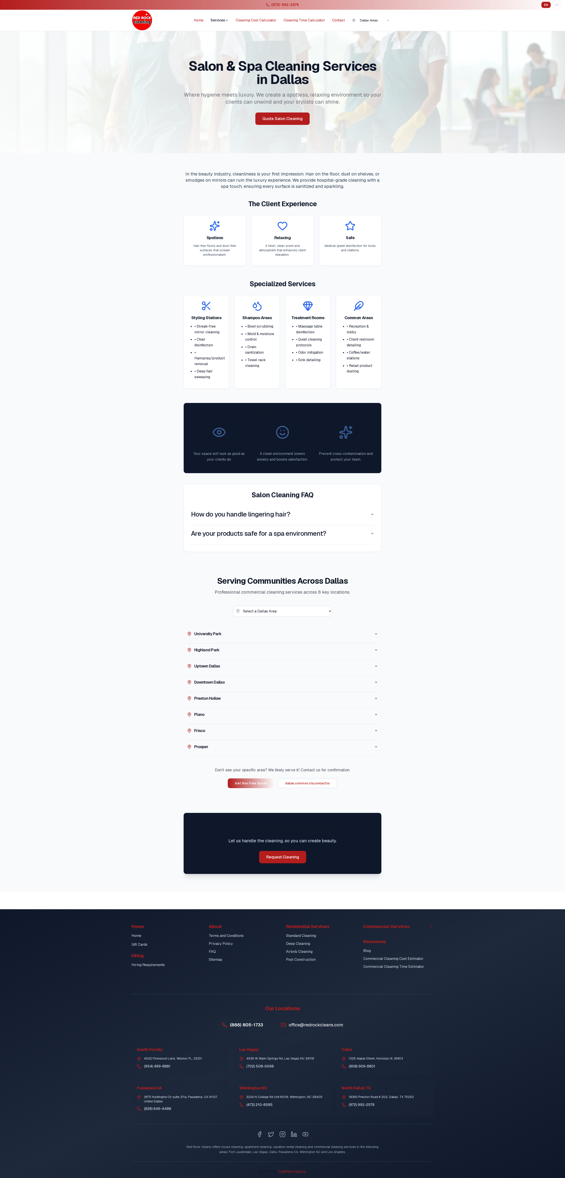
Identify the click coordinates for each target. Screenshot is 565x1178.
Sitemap (215, 959)
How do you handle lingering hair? (240, 514)
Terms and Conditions (226, 935)
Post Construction (301, 959)
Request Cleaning (282, 857)
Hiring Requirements (148, 965)
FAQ (212, 951)
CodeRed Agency (292, 1171)
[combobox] (375, 20)
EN (546, 5)
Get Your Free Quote (251, 783)
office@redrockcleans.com (316, 1025)
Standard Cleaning (301, 935)
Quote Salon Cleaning (282, 118)
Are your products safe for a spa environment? (258, 533)
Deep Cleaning (298, 943)
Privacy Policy (221, 943)
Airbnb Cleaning (299, 951)
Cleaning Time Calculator (304, 20)
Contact (338, 20)
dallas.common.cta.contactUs (307, 783)
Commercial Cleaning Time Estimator (393, 966)
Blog (367, 950)
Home (198, 20)
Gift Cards (139, 944)
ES (557, 5)
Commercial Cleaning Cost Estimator (393, 958)
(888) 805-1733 (246, 1025)
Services (218, 20)
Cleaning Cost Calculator (256, 20)
